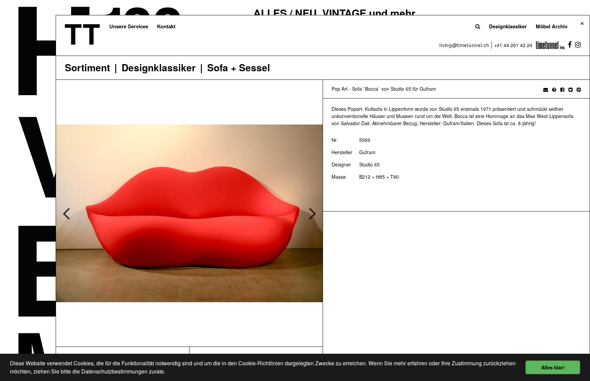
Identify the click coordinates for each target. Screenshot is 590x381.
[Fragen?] (554, 89)
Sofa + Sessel (238, 67)
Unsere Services (128, 26)
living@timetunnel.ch (464, 45)
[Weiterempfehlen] (545, 89)
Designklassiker (508, 26)
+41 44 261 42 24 (513, 45)
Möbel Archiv (551, 26)
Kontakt (166, 26)
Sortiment (87, 67)
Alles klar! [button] (553, 367)
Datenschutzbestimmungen (114, 371)
